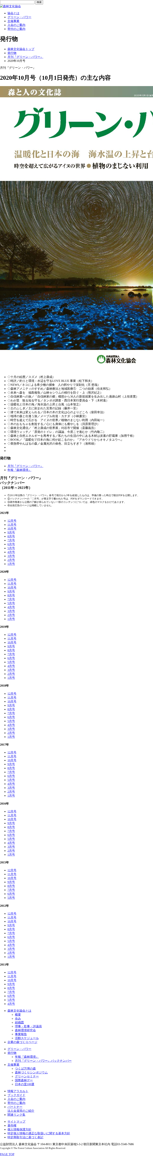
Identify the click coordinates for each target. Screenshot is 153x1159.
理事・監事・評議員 (28, 1026)
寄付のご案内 (16, 28)
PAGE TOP (7, 1154)
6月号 (11, 544)
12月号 (11, 520)
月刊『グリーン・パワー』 (25, 56)
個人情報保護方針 (19, 1129)
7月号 (11, 540)
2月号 (11, 559)
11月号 (11, 524)
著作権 (11, 1125)
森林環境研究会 (25, 1030)
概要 (18, 1014)
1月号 (11, 563)
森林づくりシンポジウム (31, 1072)
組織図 (19, 1022)
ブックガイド (16, 1095)
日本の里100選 (24, 1084)
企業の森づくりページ (22, 1042)
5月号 (11, 548)
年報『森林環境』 (19, 469)
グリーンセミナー (27, 1076)
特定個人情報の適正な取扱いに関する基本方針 (38, 1133)
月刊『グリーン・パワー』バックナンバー (43, 1060)
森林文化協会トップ (20, 49)
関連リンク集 (16, 1114)
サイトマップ (16, 1121)
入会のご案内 (16, 25)
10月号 (11, 528)
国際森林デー (24, 1080)
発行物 (11, 53)
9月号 (11, 532)
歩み (18, 1018)
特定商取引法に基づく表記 (25, 1137)
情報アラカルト (17, 1091)
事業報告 (21, 1034)
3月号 (11, 556)
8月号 (11, 536)
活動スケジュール (27, 1038)
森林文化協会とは (19, 1010)
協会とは (13, 13)
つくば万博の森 (25, 1068)
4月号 (11, 552)
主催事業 (13, 21)
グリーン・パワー (19, 17)
